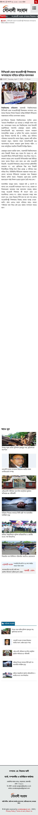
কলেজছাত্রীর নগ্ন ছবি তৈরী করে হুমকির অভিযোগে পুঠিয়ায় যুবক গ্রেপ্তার (18, 571)
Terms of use (20, 811)
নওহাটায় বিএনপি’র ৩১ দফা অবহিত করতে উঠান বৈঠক (17, 565)
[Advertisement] (19, 48)
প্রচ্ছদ (4, 21)
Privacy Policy (10, 811)
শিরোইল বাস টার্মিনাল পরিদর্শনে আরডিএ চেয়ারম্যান (18, 556)
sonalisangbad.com (24, 809)
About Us (29, 811)
